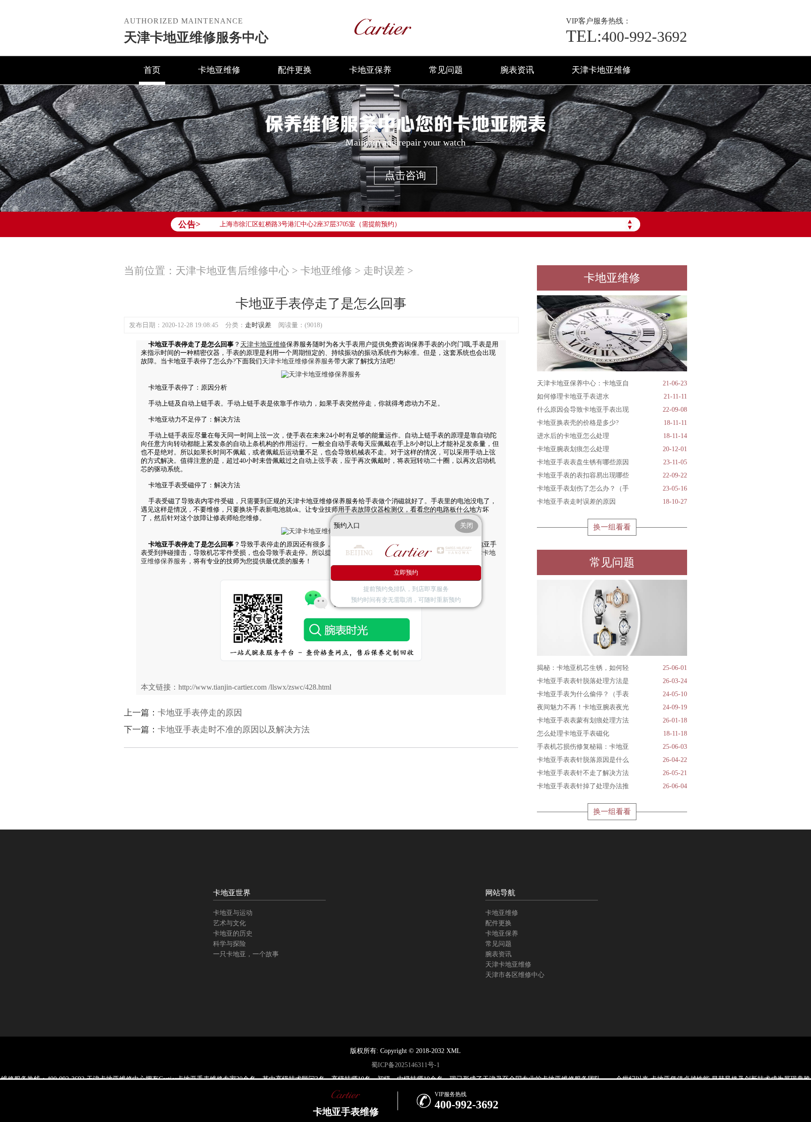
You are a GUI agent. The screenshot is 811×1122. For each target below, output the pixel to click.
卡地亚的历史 (232, 933)
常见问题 (446, 70)
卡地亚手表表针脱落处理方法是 (612, 680)
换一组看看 (612, 527)
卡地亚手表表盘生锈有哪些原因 (612, 462)
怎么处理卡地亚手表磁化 (612, 733)
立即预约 (406, 572)
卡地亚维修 (219, 70)
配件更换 (295, 70)
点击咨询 (405, 175)
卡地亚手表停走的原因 (200, 712)
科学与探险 (229, 943)
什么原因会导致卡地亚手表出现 (612, 409)
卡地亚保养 (370, 70)
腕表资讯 (517, 70)
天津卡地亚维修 (601, 70)
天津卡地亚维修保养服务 (298, 361)
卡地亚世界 (232, 893)
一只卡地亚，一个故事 (246, 954)
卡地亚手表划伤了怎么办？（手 (612, 488)
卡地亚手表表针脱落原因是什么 (612, 759)
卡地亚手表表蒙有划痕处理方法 (612, 720)
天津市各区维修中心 (514, 974)
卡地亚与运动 (232, 912)
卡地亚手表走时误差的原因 (612, 501)
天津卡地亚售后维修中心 (232, 271)
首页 (152, 70)
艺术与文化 (229, 923)
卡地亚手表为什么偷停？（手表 (612, 694)
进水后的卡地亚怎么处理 (612, 435)
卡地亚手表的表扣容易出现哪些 (612, 475)
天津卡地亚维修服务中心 (196, 37)
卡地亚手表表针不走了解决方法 (612, 772)
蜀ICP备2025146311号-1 (405, 1064)
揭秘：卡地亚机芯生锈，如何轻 (612, 667)
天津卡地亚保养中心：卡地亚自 (612, 383)
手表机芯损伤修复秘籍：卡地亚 (612, 746)
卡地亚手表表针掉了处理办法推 (612, 786)
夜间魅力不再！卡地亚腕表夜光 (612, 707)
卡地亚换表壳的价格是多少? (612, 422)
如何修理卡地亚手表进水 (612, 396)
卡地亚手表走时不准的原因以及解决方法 (234, 729)
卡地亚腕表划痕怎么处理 (612, 449)
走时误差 (384, 271)
